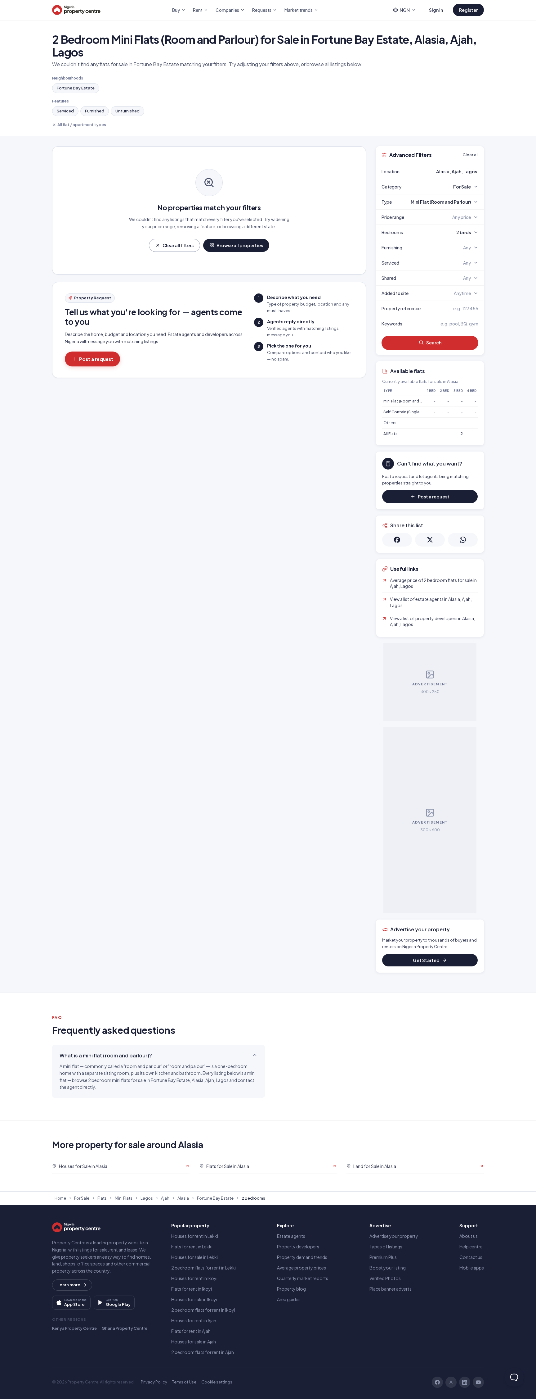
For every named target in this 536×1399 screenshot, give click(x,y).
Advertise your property (393, 1236)
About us (468, 1236)
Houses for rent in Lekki (194, 1236)
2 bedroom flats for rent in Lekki (203, 1267)
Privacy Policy (154, 1381)
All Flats (390, 433)
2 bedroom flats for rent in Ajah (202, 1352)
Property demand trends (302, 1257)
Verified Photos (385, 1278)
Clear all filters (178, 245)
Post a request (96, 359)
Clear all (470, 154)
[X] (451, 1382)
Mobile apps (471, 1267)
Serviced (65, 110)
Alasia (183, 1198)
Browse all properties (240, 245)
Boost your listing (387, 1267)
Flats (102, 1198)
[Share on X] (430, 540)
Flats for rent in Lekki (191, 1246)
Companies (227, 10)
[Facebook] (437, 1382)
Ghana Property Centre (124, 1328)
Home (60, 1198)
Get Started (426, 960)
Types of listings (385, 1246)
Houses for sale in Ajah (193, 1341)
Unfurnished (127, 110)
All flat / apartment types (81, 124)
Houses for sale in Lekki (194, 1257)
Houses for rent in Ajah (193, 1320)
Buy (176, 10)
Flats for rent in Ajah (191, 1331)
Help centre (471, 1246)
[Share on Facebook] (397, 540)
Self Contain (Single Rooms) (409, 412)
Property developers (298, 1246)
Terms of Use (184, 1381)
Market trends (298, 10)
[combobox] (444, 171)
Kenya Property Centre (74, 1328)
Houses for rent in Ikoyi (194, 1278)
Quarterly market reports (302, 1278)
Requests (261, 10)
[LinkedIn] (464, 1382)
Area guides (289, 1299)
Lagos (147, 1198)
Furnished (94, 110)
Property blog (291, 1289)
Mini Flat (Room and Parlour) (408, 401)
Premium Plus (383, 1257)
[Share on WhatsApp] (463, 540)
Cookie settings (216, 1381)
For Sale (81, 1198)
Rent (198, 10)
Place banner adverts (390, 1289)
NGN (405, 10)
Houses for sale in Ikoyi (194, 1299)
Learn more (68, 1284)
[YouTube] (478, 1382)
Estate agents (291, 1236)
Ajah (165, 1198)
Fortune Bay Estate (76, 87)
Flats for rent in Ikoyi (191, 1289)
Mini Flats (123, 1198)
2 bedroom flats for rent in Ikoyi (203, 1310)
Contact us (470, 1257)
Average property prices (301, 1267)
